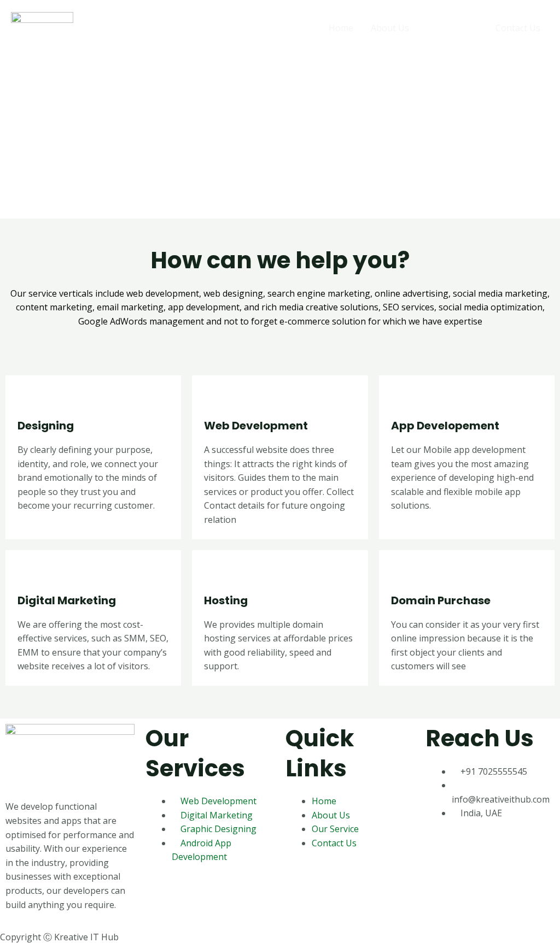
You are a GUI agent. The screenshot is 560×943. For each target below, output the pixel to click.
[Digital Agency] (42, 27)
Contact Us (517, 28)
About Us (390, 28)
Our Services (452, 28)
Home (341, 28)
